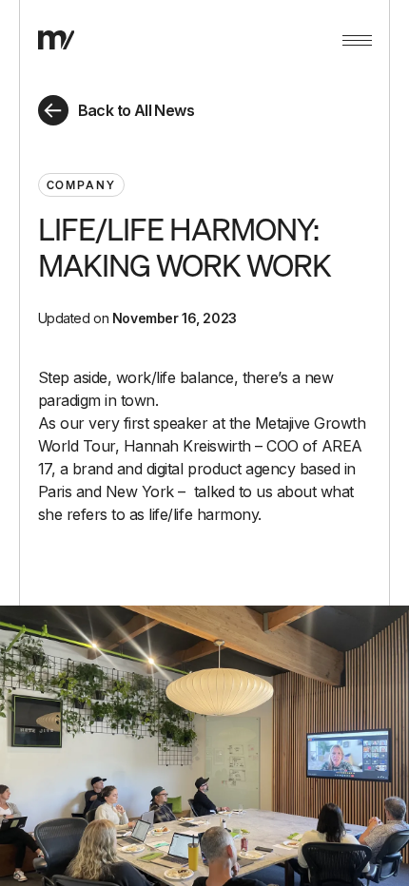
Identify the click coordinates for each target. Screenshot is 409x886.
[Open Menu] (357, 40)
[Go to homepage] (56, 39)
